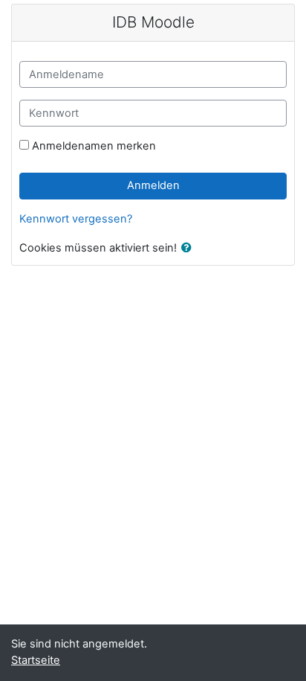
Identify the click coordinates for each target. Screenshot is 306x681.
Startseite (35, 660)
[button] (189, 249)
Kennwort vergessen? (75, 219)
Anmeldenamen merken (94, 146)
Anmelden (153, 185)
